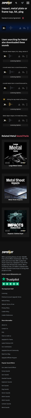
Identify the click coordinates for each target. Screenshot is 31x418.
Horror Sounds (6, 393)
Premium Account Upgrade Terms (11, 297)
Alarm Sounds (6, 396)
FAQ (3, 332)
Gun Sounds (5, 375)
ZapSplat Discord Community (10, 350)
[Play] (4, 28)
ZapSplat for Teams (7, 339)
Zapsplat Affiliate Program (9, 357)
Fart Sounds (5, 385)
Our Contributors (7, 347)
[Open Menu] (28, 2)
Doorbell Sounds (6, 378)
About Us (4, 325)
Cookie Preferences (7, 315)
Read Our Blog (6, 354)
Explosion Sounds (7, 382)
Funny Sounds (6, 371)
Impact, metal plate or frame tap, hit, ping (14, 10)
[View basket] (22, 3)
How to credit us (6, 336)
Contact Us (5, 328)
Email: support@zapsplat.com (11, 274)
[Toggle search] (16, 3)
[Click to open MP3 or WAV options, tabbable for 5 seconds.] (20, 28)
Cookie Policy (5, 311)
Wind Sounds (5, 407)
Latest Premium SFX (7, 343)
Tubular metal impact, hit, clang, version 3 (15, 51)
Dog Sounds (5, 389)
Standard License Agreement (11, 18)
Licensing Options (15, 61)
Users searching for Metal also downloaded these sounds (14, 43)
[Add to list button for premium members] (24, 28)
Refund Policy (6, 300)
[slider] (13, 28)
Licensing (4, 293)
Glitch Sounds (6, 400)
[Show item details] (28, 28)
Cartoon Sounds (6, 404)
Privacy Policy (5, 308)
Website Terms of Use (8, 304)
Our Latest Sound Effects (9, 367)
